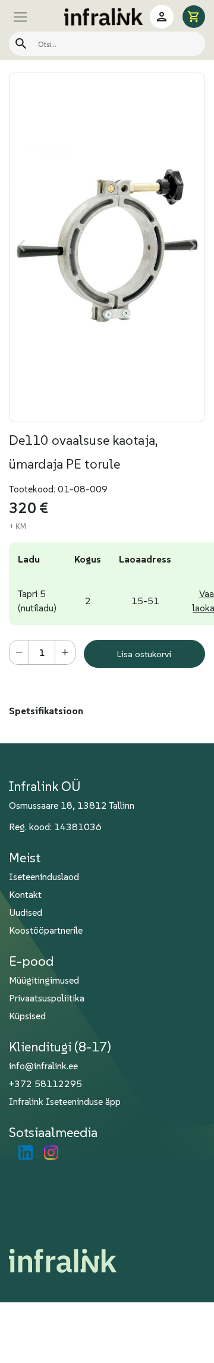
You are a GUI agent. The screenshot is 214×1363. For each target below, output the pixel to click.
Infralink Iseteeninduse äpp (65, 1101)
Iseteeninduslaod (44, 877)
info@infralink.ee (43, 1066)
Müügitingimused (44, 980)
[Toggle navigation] (32, 16)
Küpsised (27, 1016)
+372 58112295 (45, 1083)
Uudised (25, 912)
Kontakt (25, 894)
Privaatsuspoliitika (46, 998)
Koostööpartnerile (46, 930)
